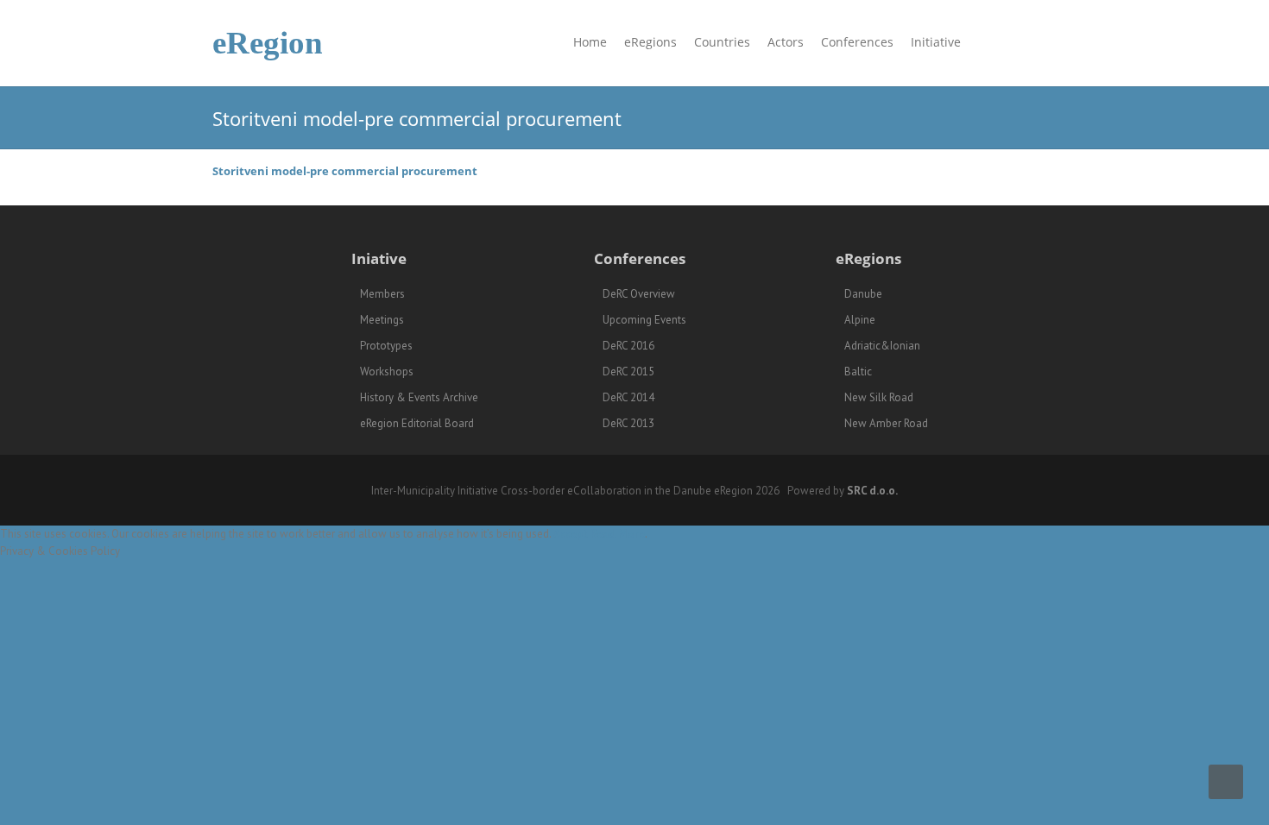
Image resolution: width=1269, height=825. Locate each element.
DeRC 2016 (628, 345)
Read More (617, 533)
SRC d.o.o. (872, 490)
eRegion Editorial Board (417, 423)
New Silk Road (878, 397)
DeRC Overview (639, 294)
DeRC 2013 (628, 423)
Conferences (857, 42)
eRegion (267, 43)
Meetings (382, 319)
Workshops (387, 371)
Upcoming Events (644, 319)
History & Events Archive (419, 397)
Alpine (859, 319)
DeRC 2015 (628, 371)
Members (382, 294)
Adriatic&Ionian (882, 345)
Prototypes (386, 345)
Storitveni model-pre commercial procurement (344, 171)
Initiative (936, 42)
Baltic (858, 371)
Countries (722, 42)
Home (590, 42)
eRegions (650, 42)
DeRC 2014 (628, 397)
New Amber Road (886, 423)
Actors (785, 42)
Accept (570, 533)
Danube (863, 294)
